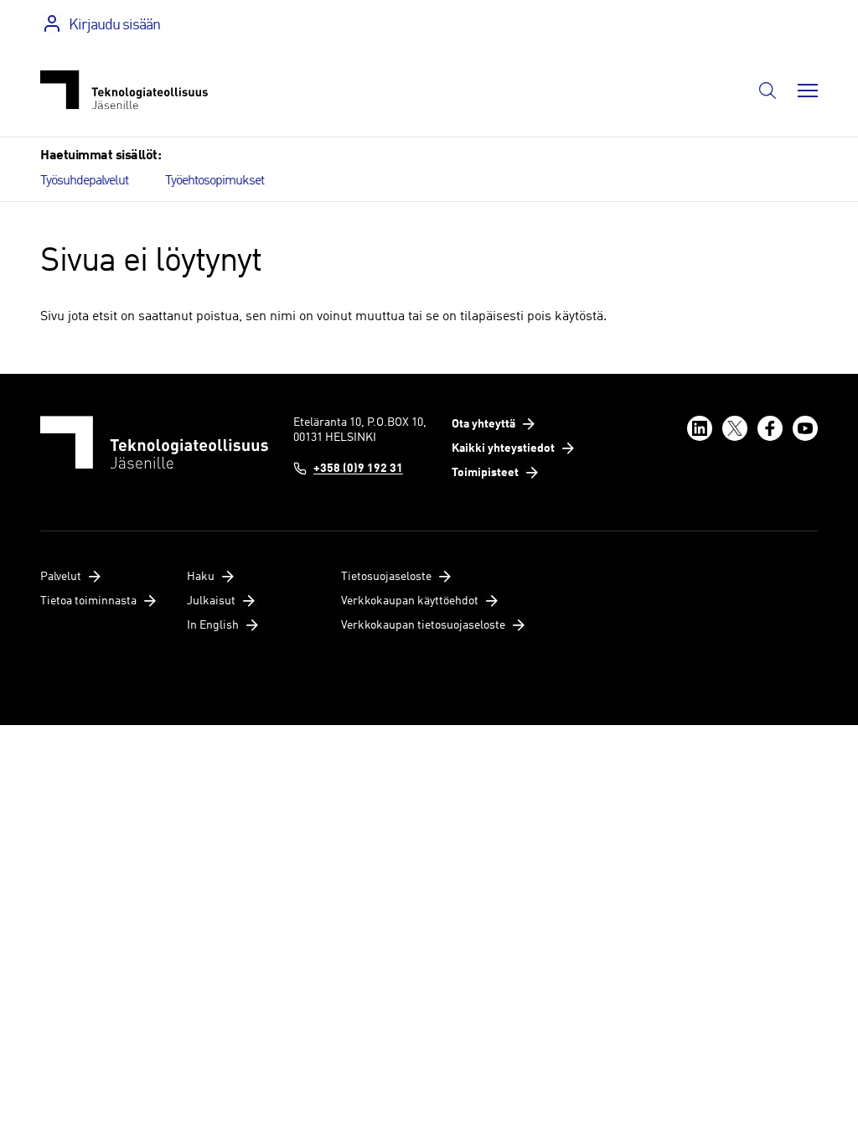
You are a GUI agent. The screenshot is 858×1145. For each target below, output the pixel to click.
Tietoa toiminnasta (88, 601)
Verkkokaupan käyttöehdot (409, 601)
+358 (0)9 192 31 (358, 468)
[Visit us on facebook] (770, 428)
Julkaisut (211, 601)
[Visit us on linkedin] (699, 428)
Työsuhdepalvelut (84, 181)
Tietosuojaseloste (386, 577)
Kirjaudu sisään (114, 25)
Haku (200, 577)
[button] (767, 90)
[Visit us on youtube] (805, 428)
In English (213, 625)
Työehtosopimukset (214, 181)
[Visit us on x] (734, 428)
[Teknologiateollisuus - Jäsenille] (124, 90)
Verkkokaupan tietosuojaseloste (423, 625)
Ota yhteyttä (483, 424)
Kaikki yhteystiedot (503, 448)
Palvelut (60, 577)
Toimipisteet (485, 473)
